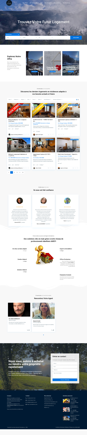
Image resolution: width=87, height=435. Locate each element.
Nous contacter (57, 2)
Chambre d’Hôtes (47, 399)
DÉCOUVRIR (76, 37)
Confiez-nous (41, 187)
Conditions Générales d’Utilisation (62, 427)
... (25, 126)
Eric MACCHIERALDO (14, 318)
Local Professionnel (48, 405)
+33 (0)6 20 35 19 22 (31, 398)
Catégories (16, 99)
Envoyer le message (65, 379)
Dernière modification (57, 99)
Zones (33, 99)
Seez (25, 150)
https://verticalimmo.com (32, 404)
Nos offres (25, 2)
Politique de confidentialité (74, 427)
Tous (8, 37)
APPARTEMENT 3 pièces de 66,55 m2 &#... (74, 407)
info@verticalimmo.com (32, 402)
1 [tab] (43, 335)
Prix (39, 37)
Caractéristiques (47, 99)
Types (9, 99)
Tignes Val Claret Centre (69, 116)
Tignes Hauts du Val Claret (39, 116)
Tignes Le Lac (70, 150)
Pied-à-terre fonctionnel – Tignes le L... (68, 154)
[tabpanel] (19, 317)
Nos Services (48, 2)
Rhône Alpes (61, 116)
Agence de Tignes (39, 134)
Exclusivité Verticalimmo (70, 68)
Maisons (46, 407)
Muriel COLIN (38, 168)
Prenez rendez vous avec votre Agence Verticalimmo (43, 235)
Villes (28, 99)
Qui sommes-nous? (34, 2)
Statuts (39, 99)
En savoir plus (39, 88)
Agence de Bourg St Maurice (17, 134)
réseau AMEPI (71, 262)
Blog (42, 2)
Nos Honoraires (66, 2)
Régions (22, 99)
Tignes (41, 150)
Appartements (34, 69)
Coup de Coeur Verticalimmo (52, 68)
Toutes (24, 37)
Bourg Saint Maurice (13, 116)
